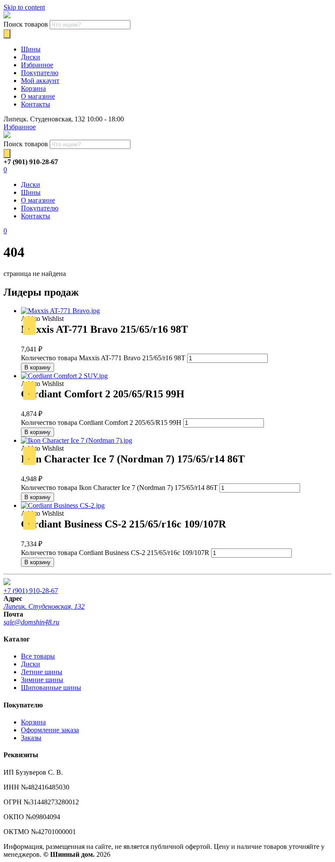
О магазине (38, 96)
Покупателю (39, 72)
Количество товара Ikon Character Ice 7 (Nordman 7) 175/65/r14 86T (119, 487)
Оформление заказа (50, 730)
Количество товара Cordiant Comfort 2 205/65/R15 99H (101, 422)
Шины (31, 49)
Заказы (31, 737)
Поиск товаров (25, 24)
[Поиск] (6, 33)
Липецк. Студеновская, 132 (44, 606)
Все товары (38, 656)
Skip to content (24, 7)
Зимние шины (42, 679)
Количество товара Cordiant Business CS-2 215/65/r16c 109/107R (115, 552)
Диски (30, 57)
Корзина (33, 88)
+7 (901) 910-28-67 (30, 590)
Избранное (37, 65)
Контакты (35, 104)
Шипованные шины (51, 687)
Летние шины (41, 672)
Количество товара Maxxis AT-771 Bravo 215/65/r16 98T (103, 358)
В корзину (37, 367)
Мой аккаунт (40, 80)
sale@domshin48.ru (31, 622)
